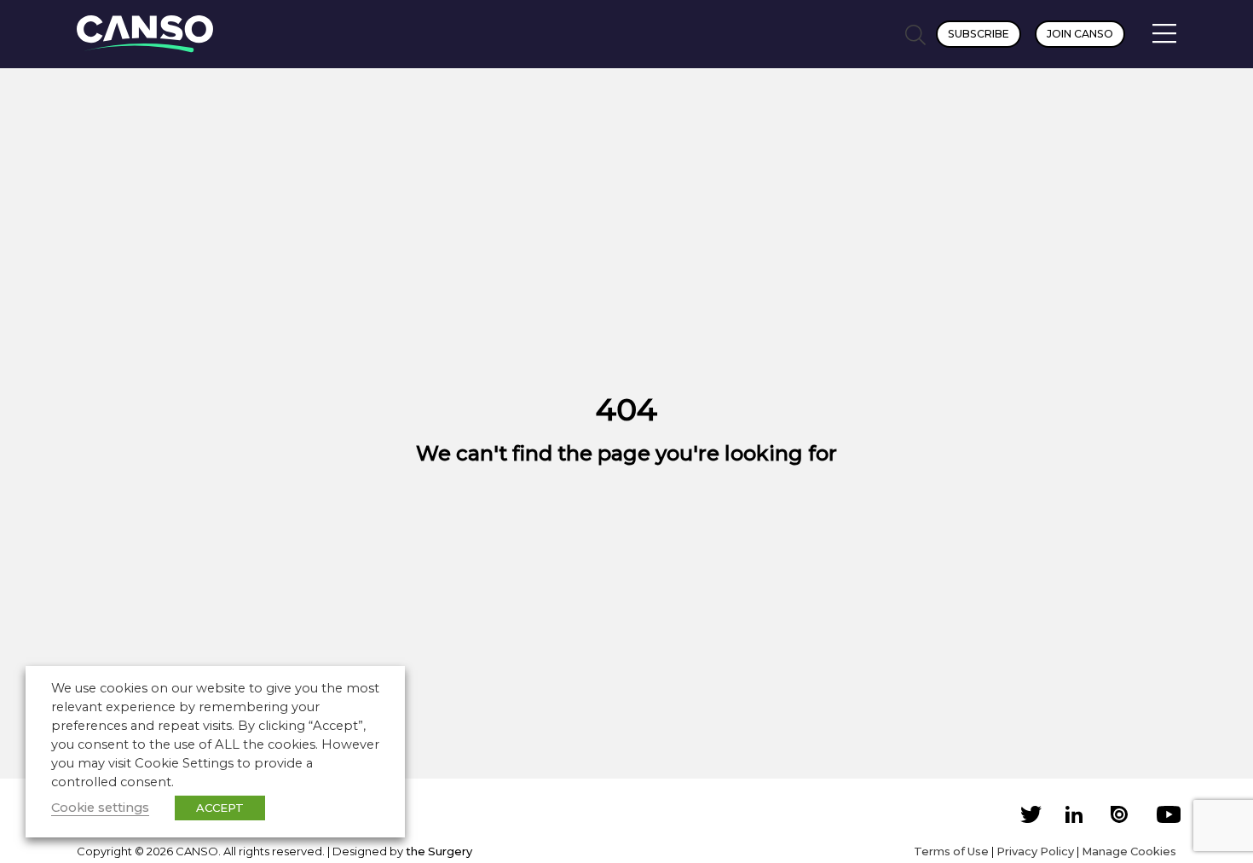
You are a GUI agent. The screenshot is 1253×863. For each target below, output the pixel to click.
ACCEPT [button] (220, 807)
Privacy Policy (1035, 851)
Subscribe (978, 33)
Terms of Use (951, 851)
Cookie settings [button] (100, 807)
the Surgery (439, 851)
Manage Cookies (1129, 851)
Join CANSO (1080, 33)
